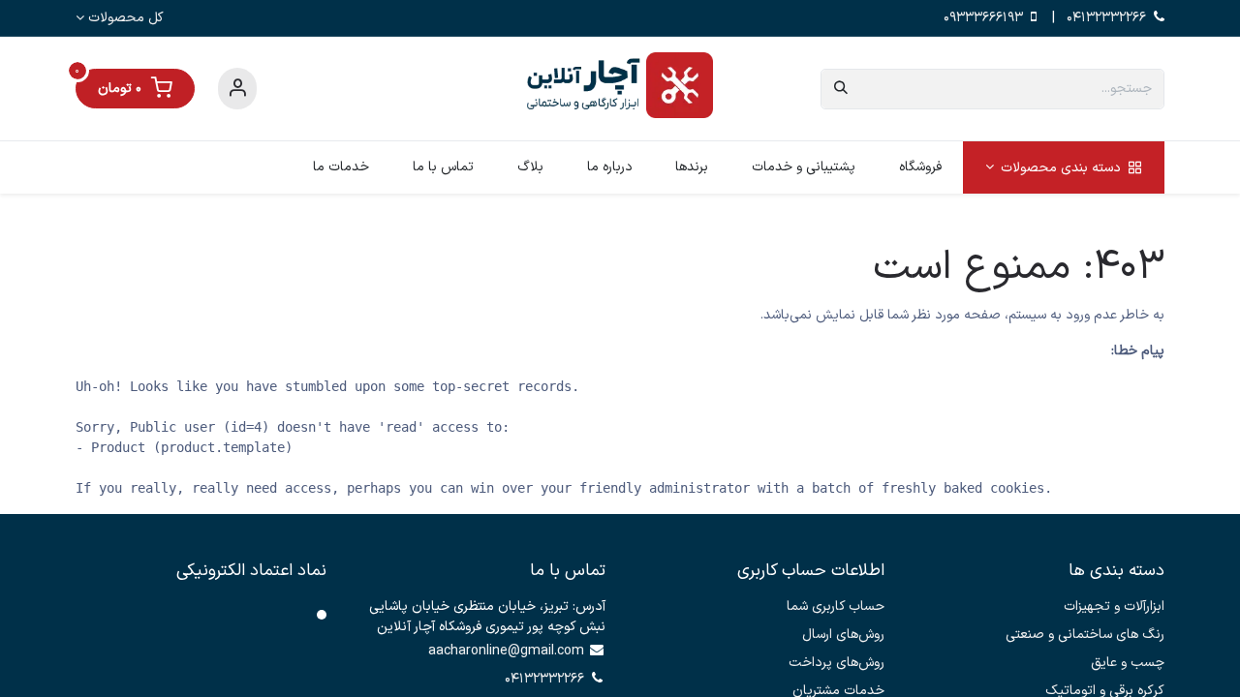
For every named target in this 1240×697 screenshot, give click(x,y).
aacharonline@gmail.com (506, 651)
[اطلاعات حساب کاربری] (237, 89)
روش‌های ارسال (843, 634)
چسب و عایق (1127, 662)
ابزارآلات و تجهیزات (1114, 606)
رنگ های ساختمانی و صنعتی (1085, 634)
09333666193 (983, 18)
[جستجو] (841, 89)
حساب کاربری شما (835, 606)
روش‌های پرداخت (836, 662)
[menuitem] (1063, 167)
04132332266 (1106, 18)
